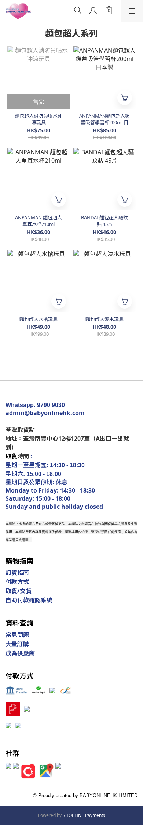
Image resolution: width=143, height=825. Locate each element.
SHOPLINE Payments (84, 815)
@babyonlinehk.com (55, 413)
